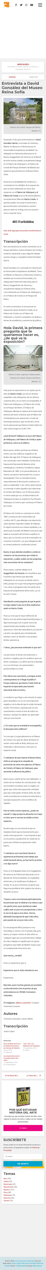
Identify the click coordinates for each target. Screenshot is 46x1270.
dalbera (19, 1003)
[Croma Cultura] (6, 5)
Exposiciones (9, 1187)
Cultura (6, 1181)
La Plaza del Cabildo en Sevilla (35, 1076)
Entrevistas (12, 77)
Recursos (7, 1198)
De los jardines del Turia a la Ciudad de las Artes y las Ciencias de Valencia (12, 1046)
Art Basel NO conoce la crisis (15, 1076)
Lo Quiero (23, 1128)
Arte (5, 1179)
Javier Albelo (23, 64)
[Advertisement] (23, 34)
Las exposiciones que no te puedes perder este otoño (12, 1058)
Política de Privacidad (28, 1263)
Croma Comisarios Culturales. (24, 1261)
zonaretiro (26, 1003)
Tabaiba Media (21, 1266)
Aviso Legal (16, 1263)
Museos (7, 1190)
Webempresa (37, 1266)
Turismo (7, 1201)
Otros (6, 1192)
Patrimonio (8, 1195)
